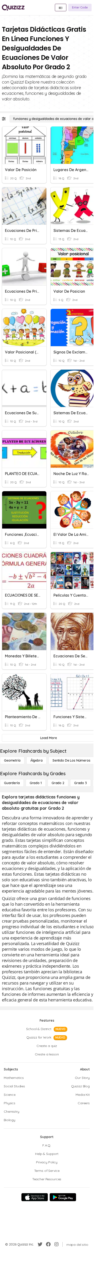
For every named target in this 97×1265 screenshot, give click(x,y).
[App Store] (34, 1197)
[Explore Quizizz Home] (13, 7)
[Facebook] (48, 1244)
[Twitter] (40, 1244)
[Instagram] (56, 1244)
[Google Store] (63, 1197)
